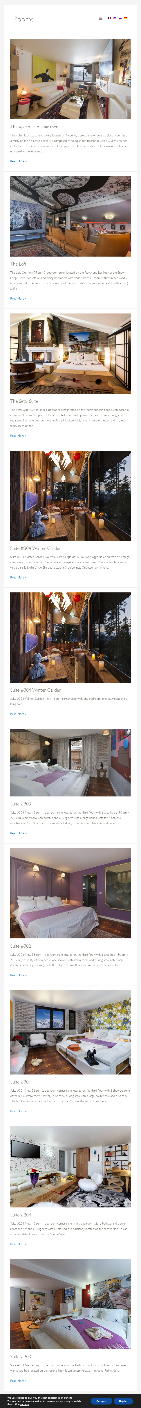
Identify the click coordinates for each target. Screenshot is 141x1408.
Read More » (18, 161)
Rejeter (123, 1401)
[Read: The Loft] (70, 216)
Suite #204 (20, 1215)
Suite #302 (20, 946)
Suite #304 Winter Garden (35, 548)
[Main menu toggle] (101, 18)
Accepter (101, 1401)
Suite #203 (20, 1357)
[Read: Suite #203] (70, 1304)
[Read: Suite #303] (70, 762)
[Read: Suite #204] (70, 1166)
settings (24, 1404)
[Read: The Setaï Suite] (70, 353)
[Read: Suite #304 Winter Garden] (70, 495)
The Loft (18, 264)
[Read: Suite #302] (70, 893)
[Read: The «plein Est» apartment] (70, 79)
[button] (86, 19)
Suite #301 (20, 1082)
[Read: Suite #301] (70, 1032)
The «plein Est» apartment (35, 127)
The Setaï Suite (24, 401)
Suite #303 (20, 804)
